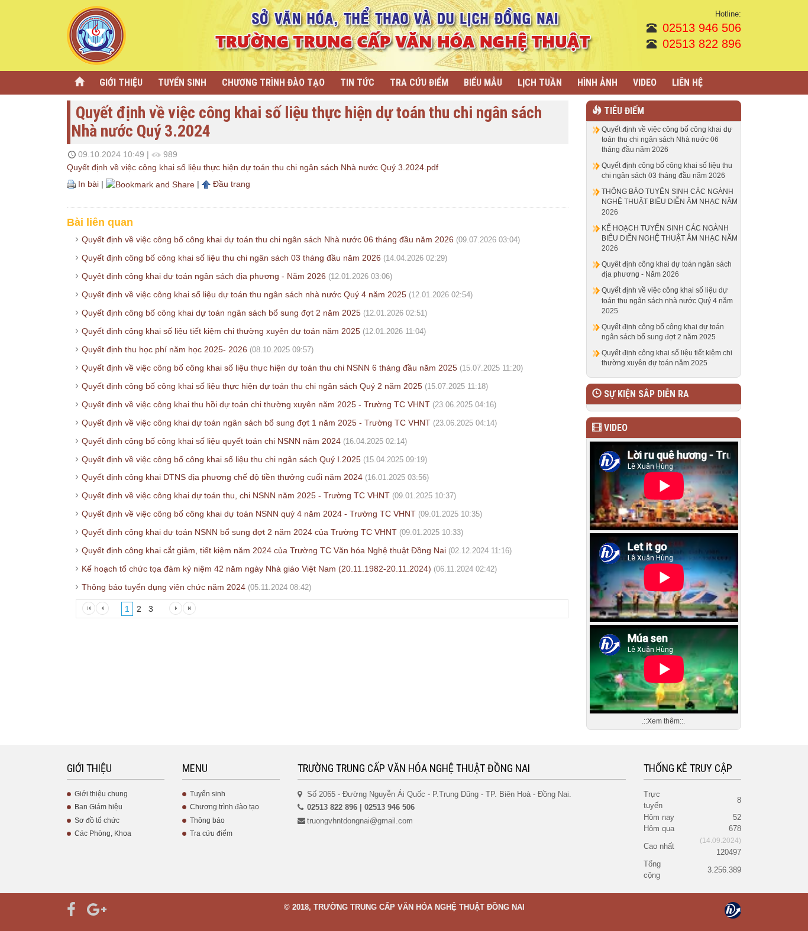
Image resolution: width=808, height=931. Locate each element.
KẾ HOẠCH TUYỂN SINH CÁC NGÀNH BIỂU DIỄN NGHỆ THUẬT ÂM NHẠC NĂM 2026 (670, 238)
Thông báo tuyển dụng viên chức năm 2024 (163, 587)
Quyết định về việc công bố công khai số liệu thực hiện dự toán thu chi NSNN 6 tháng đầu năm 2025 (269, 367)
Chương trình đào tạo (224, 807)
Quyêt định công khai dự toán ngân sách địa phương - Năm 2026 (204, 276)
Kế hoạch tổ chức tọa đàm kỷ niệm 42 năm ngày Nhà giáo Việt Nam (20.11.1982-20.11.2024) (256, 568)
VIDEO (645, 82)
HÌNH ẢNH (597, 82)
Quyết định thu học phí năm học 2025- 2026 (164, 349)
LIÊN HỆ (687, 82)
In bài (87, 184)
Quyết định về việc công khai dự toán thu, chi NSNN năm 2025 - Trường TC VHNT (236, 495)
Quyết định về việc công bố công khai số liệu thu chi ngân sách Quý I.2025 (221, 459)
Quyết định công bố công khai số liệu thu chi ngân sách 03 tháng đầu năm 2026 (231, 257)
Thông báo (207, 820)
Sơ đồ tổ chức (97, 820)
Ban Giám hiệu (98, 807)
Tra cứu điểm (211, 833)
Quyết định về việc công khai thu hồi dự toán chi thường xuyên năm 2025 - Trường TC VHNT (256, 404)
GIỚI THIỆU (121, 82)
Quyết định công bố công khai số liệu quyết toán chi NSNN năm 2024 (211, 441)
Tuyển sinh (207, 794)
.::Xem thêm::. (663, 721)
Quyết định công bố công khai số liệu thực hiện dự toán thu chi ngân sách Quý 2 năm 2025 (252, 386)
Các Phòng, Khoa (103, 833)
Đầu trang (230, 184)
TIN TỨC (357, 82)
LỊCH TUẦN (540, 82)
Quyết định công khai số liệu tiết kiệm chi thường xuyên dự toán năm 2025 (221, 331)
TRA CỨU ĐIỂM (419, 82)
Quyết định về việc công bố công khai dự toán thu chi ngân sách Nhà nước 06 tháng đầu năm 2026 (268, 239)
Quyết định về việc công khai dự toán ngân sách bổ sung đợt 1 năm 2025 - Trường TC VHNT (256, 422)
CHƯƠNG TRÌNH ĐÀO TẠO (273, 82)
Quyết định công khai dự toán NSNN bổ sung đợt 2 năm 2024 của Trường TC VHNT (239, 532)
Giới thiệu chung (101, 794)
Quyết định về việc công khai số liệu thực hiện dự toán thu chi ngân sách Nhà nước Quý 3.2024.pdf (252, 167)
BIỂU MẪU (483, 82)
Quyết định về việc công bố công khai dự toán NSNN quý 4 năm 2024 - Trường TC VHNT (249, 513)
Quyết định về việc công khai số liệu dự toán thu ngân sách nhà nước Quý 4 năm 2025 (244, 294)
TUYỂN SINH (182, 82)
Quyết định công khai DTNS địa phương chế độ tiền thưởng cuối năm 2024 (222, 477)
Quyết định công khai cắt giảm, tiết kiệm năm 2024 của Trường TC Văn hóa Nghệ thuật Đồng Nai (264, 550)
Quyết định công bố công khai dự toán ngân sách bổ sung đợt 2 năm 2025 (221, 312)
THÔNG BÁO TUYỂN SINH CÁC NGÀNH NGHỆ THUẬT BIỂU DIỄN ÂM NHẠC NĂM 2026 (670, 201)
